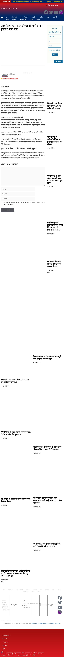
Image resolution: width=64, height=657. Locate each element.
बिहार (3, 649)
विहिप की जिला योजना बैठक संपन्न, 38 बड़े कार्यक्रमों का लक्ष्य (27, 1)
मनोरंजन (41, 17)
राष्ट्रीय (33, 17)
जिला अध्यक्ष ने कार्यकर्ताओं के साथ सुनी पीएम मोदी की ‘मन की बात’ (54, 140)
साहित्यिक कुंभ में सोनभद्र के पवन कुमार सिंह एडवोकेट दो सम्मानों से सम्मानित (55, 226)
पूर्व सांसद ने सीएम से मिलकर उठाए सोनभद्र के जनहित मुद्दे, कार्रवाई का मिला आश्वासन (47, 500)
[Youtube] (56, 12)
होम (7, 17)
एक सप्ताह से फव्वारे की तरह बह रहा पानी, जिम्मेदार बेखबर (54, 264)
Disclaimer (5, 608)
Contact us (5, 606)
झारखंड (4, 645)
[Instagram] (61, 12)
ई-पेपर (31, 19)
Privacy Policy (6, 609)
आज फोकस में (24, 17)
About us (4, 604)
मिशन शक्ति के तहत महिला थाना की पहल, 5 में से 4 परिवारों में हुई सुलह (54, 179)
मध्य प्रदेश (5, 642)
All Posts (4, 76)
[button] (29, 73)
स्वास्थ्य (14, 19)
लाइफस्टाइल (23, 19)
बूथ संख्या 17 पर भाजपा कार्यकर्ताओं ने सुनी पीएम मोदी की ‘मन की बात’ (46, 545)
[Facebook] (46, 12)
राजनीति (55, 17)
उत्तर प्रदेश (5, 635)
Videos (4, 602)
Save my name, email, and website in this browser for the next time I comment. (24, 204)
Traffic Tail (57, 623)
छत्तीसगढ (4, 639)
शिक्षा (7, 19)
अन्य (37, 19)
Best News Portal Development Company (43, 623)
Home (4, 600)
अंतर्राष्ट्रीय (14, 17)
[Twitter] (51, 12)
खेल (48, 17)
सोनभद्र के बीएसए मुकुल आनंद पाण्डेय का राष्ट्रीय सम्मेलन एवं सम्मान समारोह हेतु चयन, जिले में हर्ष (15, 573)
